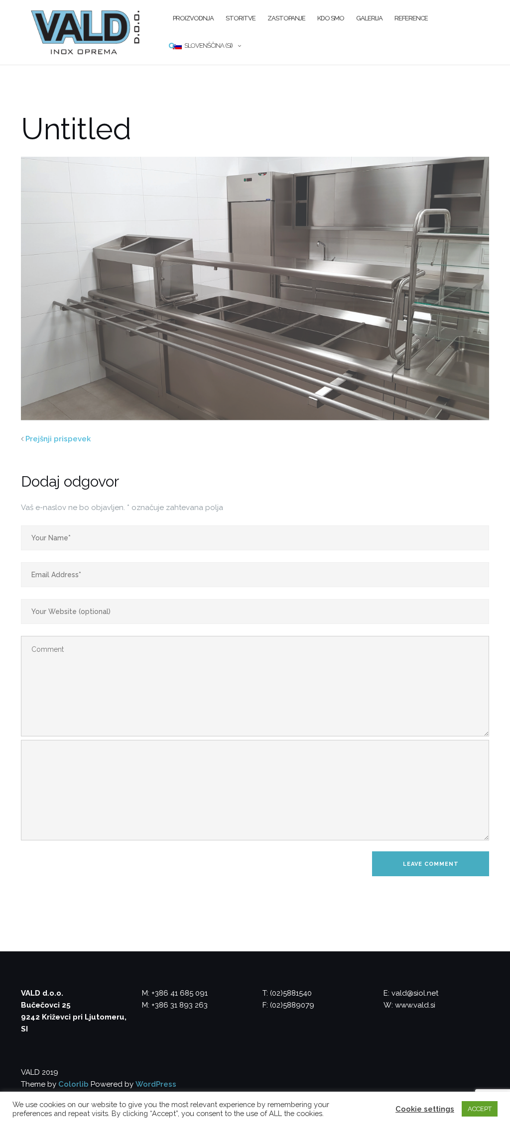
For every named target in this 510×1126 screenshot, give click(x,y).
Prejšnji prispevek (58, 438)
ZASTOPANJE (286, 18)
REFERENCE (411, 18)
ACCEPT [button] (480, 1109)
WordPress (155, 1084)
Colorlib (73, 1084)
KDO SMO (330, 18)
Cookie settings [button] (424, 1109)
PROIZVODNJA (193, 18)
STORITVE (240, 18)
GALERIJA (369, 18)
